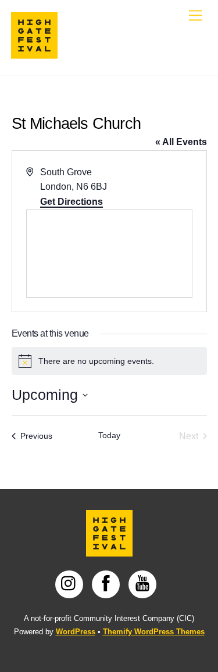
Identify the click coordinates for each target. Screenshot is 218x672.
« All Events (181, 142)
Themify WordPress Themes (154, 631)
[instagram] (71, 583)
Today (109, 435)
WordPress (75, 631)
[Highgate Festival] (34, 54)
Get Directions (71, 202)
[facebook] (108, 583)
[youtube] (144, 583)
